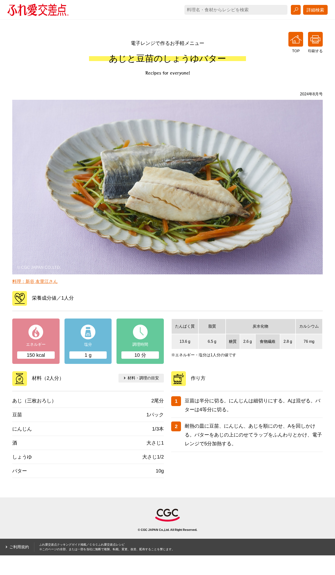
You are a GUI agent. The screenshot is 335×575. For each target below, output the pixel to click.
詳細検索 (315, 10)
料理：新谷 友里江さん (35, 281)
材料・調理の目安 (143, 378)
